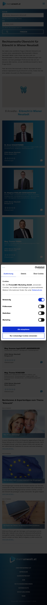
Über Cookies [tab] (38, 274)
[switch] (41, 306)
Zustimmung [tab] (8, 274)
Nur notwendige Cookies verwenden (23, 336)
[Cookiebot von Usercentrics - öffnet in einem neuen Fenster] (34, 267)
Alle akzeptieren (24, 329)
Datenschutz (37, 290)
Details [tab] (23, 274)
